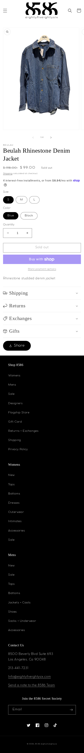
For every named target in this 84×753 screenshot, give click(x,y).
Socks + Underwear (22, 621)
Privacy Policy (18, 449)
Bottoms (14, 494)
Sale (11, 394)
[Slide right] (50, 137)
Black (29, 216)
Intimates (14, 521)
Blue (10, 216)
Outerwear (16, 512)
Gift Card (15, 422)
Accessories (16, 531)
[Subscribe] (71, 710)
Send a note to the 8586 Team (31, 686)
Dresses (13, 503)
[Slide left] (33, 137)
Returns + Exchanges (23, 431)
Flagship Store (18, 413)
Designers (15, 403)
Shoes (12, 612)
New (11, 475)
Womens (14, 376)
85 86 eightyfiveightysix (46, 744)
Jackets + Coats (19, 603)
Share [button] (19, 345)
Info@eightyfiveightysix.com (29, 677)
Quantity (8, 225)
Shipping (7, 173)
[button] (5, 10)
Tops (11, 485)
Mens (12, 385)
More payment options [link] (42, 269)
